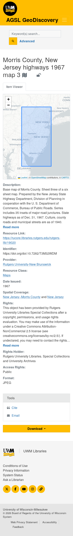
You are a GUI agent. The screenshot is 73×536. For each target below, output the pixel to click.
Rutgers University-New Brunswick (27, 264)
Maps (7, 275)
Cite (14, 407)
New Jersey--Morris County (21, 297)
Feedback (18, 527)
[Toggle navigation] (64, 20)
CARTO (65, 177)
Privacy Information (16, 470)
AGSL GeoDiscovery (10, 10)
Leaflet (23, 177)
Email (16, 415)
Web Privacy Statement (24, 522)
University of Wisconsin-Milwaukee (25, 509)
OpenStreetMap (38, 177)
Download (35, 428)
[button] (8, 99)
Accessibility (49, 522)
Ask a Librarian (13, 479)
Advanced (27, 41)
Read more (11, 227)
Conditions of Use (15, 465)
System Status (13, 475)
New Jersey (55, 297)
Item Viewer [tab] (14, 86)
